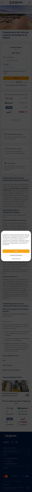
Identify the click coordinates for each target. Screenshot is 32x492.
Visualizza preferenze (16, 255)
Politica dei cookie (16, 258)
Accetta (16, 251)
